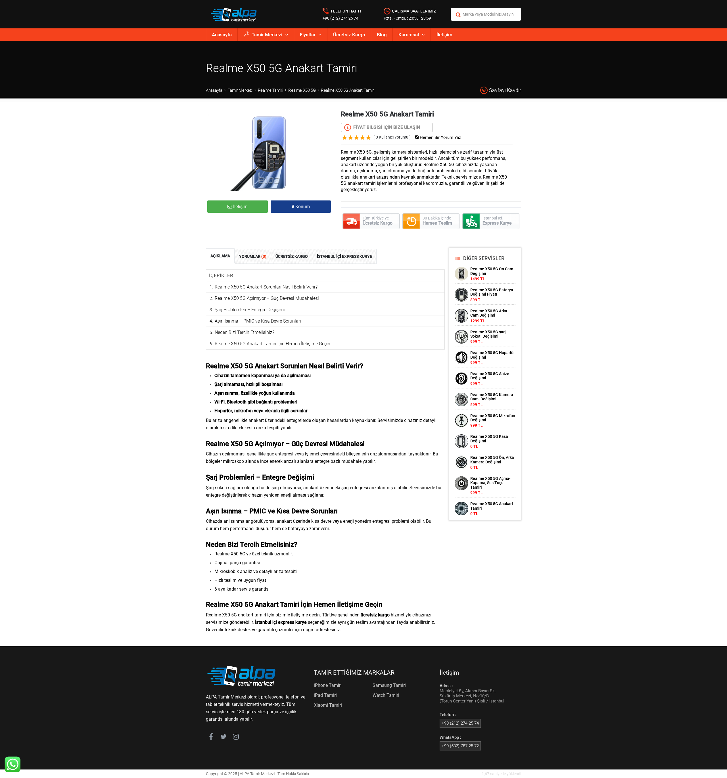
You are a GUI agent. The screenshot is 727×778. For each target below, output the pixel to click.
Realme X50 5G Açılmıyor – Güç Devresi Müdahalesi (267, 298)
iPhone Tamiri (328, 685)
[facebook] (211, 737)
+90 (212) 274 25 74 (340, 18)
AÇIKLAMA (220, 256)
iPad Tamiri (325, 695)
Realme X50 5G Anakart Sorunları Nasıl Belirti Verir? (266, 287)
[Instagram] (236, 737)
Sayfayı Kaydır (505, 90)
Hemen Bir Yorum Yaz (440, 137)
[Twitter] (223, 737)
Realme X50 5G (302, 90)
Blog (382, 34)
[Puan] (368, 142)
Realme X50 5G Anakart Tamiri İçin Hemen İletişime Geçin (272, 343)
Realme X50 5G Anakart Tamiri (347, 90)
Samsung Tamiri (389, 685)
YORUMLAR (252, 256)
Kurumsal (408, 34)
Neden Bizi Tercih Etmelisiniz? (244, 332)
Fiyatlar (308, 34)
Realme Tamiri (270, 90)
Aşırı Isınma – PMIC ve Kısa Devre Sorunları (258, 321)
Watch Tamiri (386, 695)
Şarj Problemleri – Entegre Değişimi (250, 309)
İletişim (444, 34)
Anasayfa (222, 34)
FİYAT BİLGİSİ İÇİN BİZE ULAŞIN (386, 127)
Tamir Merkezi (267, 34)
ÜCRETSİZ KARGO (291, 256)
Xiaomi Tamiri (328, 705)
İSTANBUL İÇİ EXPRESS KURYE (344, 256)
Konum (302, 206)
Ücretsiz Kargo (349, 34)
